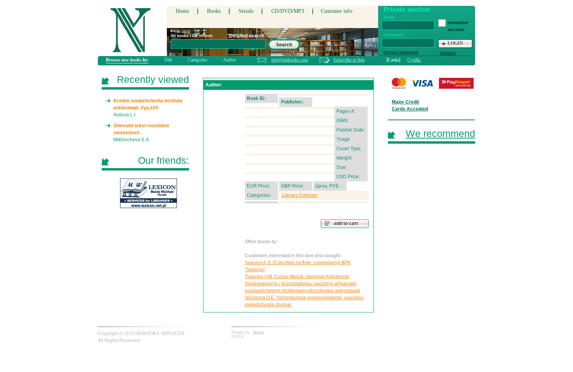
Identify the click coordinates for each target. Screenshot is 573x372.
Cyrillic (414, 60)
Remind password (401, 52)
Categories (197, 60)
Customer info (336, 11)
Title (168, 60)
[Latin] (393, 60)
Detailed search (246, 36)
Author (229, 60)
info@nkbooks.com (289, 60)
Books (214, 11)
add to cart (346, 223)
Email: (389, 17)
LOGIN (455, 43)
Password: (394, 34)
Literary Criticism (299, 195)
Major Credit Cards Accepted (410, 105)
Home (182, 11)
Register (448, 53)
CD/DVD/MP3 (287, 11)
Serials (246, 11)
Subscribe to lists (349, 60)
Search (284, 44)
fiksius (258, 332)
